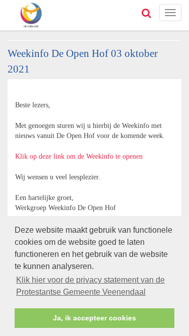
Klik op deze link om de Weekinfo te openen (79, 156)
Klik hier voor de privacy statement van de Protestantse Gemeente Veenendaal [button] (90, 286)
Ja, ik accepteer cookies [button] (94, 318)
